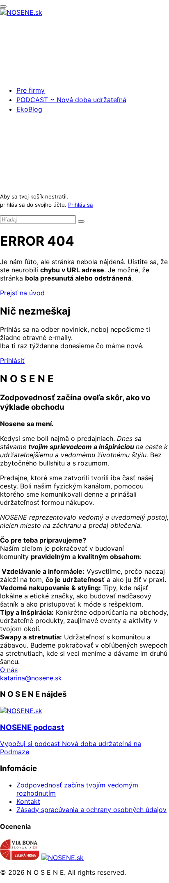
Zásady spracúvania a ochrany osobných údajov (91, 809)
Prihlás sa (80, 204)
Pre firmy (30, 90)
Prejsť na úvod (22, 293)
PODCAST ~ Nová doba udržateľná (71, 100)
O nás (9, 670)
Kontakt (28, 801)
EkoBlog (29, 109)
